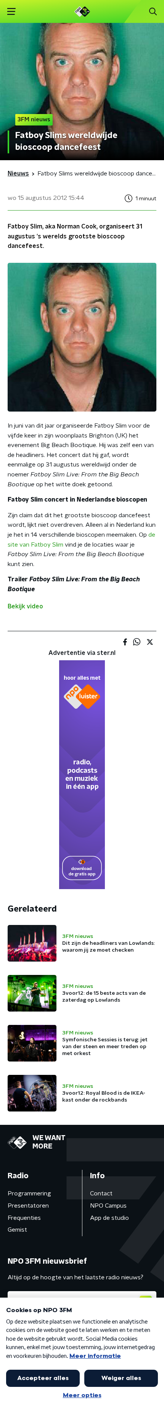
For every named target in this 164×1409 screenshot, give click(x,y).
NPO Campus (108, 1206)
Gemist (17, 1230)
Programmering (29, 1193)
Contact (101, 1193)
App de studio (109, 1218)
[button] (11, 12)
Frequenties (24, 1218)
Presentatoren (28, 1206)
